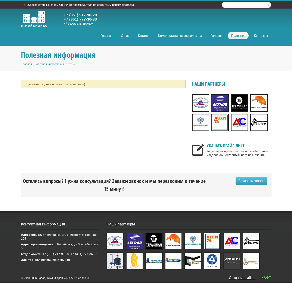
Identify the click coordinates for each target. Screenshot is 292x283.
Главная (106, 35)
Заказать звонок (80, 23)
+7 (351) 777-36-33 (80, 19)
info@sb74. (59, 259)
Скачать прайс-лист (226, 146)
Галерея (217, 35)
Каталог (144, 35)
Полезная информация (49, 64)
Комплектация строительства (180, 35)
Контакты (261, 35)
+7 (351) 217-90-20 (80, 15)
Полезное (238, 35)
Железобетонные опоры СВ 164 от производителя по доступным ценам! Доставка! (81, 4)
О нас (125, 35)
